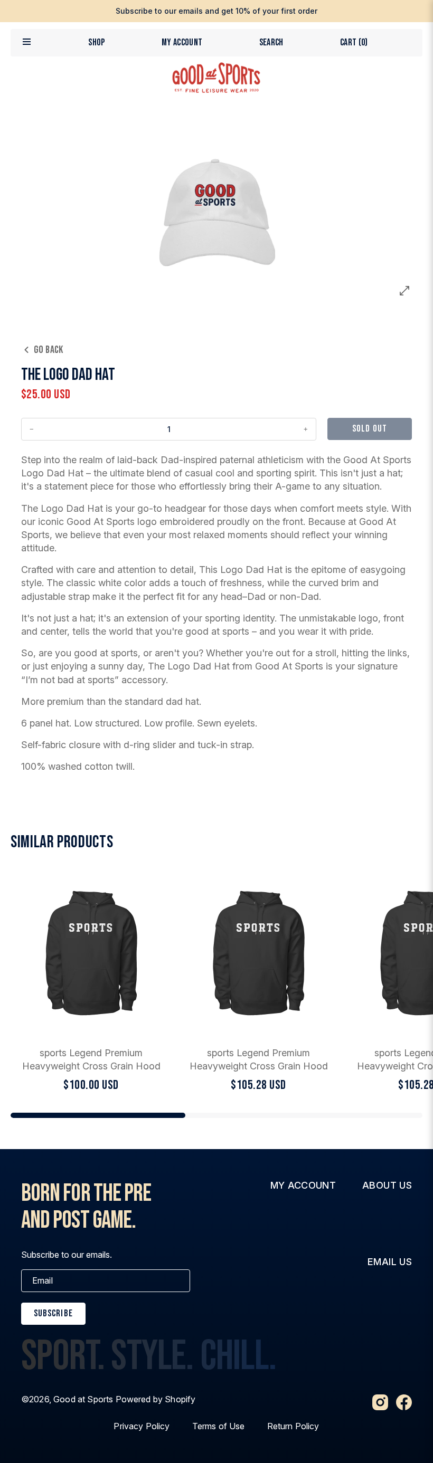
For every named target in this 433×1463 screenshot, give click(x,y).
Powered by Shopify (156, 1399)
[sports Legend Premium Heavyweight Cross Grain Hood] (91, 982)
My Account (182, 42)
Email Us (390, 1262)
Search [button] (271, 42)
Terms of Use (218, 1426)
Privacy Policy (142, 1426)
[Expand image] (404, 291)
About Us (387, 1185)
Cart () (354, 42)
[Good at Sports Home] (216, 77)
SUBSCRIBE (53, 1313)
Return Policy (293, 1426)
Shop (96, 42)
